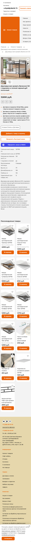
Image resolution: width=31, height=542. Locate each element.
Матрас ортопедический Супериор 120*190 (7, 274)
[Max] (7, 421)
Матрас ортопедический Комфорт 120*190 (7, 306)
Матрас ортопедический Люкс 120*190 (22, 306)
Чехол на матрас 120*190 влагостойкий (22, 338)
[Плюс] (10, 102)
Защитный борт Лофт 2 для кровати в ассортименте (8, 400)
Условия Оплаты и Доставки (10, 127)
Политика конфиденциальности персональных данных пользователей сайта (14, 509)
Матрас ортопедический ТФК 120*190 (7, 338)
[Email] (10, 421)
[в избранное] (27, 59)
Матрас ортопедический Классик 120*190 (22, 274)
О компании (6, 464)
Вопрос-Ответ (6, 501)
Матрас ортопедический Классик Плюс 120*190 (22, 241)
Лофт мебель (6, 456)
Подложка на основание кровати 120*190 (23, 370)
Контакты (5, 462)
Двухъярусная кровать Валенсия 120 (17, 52)
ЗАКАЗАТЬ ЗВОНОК (8, 427)
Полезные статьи (7, 504)
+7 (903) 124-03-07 (7, 430)
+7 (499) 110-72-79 (7, 424)
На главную (6, 467)
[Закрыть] (29, 526)
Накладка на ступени (5, 369)
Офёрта (4, 487)
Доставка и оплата (8, 476)
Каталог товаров (16, 47)
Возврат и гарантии (8, 481)
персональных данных (8, 531)
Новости (25, 28)
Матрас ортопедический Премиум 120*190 (7, 240)
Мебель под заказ (7, 484)
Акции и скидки (7, 495)
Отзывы (4, 459)
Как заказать (6, 498)
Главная (25, 18)
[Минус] (3, 102)
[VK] (3, 421)
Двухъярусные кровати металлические (14, 49)
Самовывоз (5, 478)
